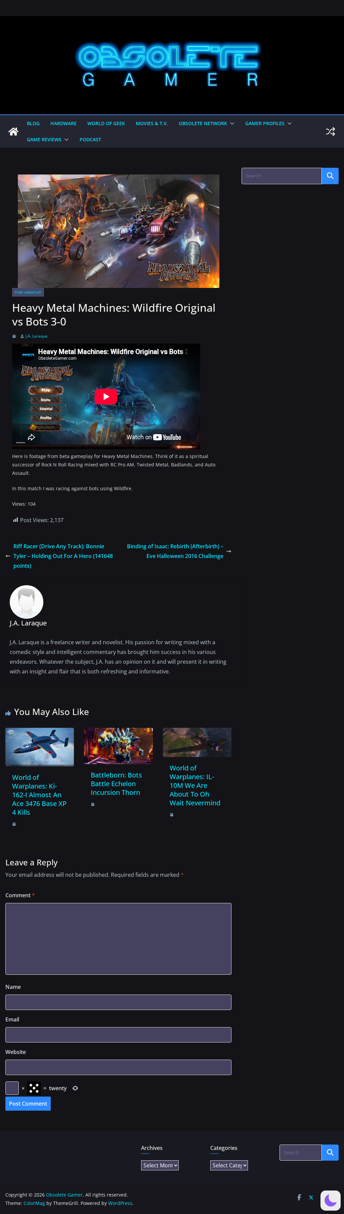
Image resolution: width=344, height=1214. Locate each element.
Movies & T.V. (152, 123)
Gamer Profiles (265, 123)
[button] (230, 123)
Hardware (63, 123)
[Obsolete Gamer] (13, 131)
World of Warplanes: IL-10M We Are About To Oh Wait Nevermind (195, 785)
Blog (33, 123)
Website (15, 1052)
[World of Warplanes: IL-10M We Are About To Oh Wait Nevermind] (197, 732)
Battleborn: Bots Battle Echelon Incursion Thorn (116, 783)
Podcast (90, 139)
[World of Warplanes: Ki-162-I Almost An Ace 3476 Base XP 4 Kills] (39, 732)
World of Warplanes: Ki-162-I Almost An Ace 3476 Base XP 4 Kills (39, 795)
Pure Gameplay (28, 292)
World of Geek (106, 123)
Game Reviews (44, 139)
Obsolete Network (203, 123)
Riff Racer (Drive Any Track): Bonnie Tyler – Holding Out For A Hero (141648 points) (63, 556)
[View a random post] (330, 131)
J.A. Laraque (37, 336)
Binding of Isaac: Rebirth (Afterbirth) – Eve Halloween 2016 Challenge (175, 551)
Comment (20, 895)
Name (13, 987)
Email (12, 1019)
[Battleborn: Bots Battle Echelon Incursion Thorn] (118, 732)
